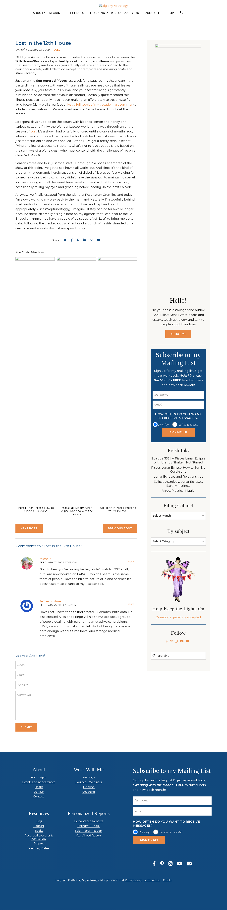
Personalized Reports (88, 821)
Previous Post (120, 528)
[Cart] (196, 12)
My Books (38, 27)
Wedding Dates (38, 848)
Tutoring (89, 786)
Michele (46, 559)
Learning (97, 13)
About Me (178, 334)
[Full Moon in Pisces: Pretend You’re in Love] (117, 259)
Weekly (163, 425)
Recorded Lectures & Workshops (39, 837)
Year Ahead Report (88, 835)
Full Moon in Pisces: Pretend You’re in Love (117, 509)
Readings (56, 13)
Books (39, 786)
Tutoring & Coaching (97, 39)
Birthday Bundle (88, 825)
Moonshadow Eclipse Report (118, 38)
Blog (135, 13)
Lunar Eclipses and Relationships (178, 476)
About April (38, 20)
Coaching (88, 791)
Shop (170, 13)
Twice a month (189, 425)
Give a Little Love (38, 46)
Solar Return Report (88, 830)
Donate (39, 791)
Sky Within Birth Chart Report (118, 73)
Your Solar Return (118, 50)
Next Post (29, 528)
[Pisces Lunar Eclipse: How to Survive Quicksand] (35, 259)
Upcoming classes (98, 21)
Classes (97, 30)
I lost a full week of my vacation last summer (99, 104)
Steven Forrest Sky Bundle (118, 23)
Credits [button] (167, 880)
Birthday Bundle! (117, 60)
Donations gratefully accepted (178, 617)
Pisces (55, 49)
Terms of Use (152, 880)
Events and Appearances (38, 36)
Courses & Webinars (88, 782)
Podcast (152, 13)
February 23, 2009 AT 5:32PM (58, 562)
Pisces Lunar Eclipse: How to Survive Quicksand (35, 509)
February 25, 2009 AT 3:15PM (58, 605)
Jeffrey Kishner (51, 601)
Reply (131, 561)
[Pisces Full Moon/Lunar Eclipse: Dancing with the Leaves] (76, 259)
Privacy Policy (133, 880)
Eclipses (77, 13)
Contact (38, 796)
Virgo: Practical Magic (178, 491)
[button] (181, 12)
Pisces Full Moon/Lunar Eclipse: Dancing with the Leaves (76, 511)
